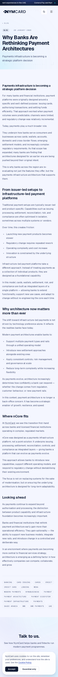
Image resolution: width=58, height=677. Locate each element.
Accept (11, 669)
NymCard (10, 423)
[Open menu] (51, 12)
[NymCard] (15, 11)
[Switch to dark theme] (44, 12)
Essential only (29, 669)
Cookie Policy (25, 662)
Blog (5, 23)
